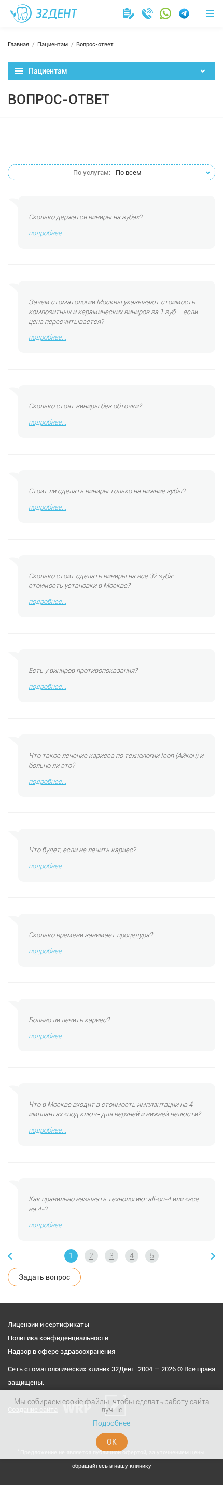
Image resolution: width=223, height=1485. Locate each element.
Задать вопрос (44, 1277)
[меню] (210, 13)
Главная (18, 44)
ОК (112, 1442)
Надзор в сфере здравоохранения (61, 1351)
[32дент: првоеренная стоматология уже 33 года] (43, 13)
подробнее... (47, 233)
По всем (107, 172)
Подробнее (111, 1423)
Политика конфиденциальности (58, 1338)
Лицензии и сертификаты (48, 1324)
